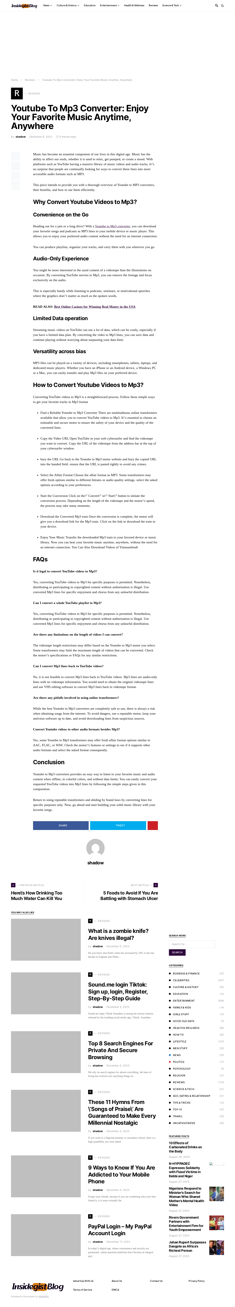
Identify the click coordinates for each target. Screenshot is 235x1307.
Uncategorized (184, 1123)
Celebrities (181, 980)
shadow (21, 136)
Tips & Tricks (182, 1102)
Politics (179, 1062)
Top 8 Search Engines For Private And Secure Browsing (120, 1050)
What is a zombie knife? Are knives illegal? (118, 934)
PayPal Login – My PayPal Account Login (119, 1230)
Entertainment (184, 1000)
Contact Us (156, 1281)
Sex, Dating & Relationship (191, 1096)
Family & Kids (182, 1007)
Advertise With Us (83, 1281)
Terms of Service (82, 1289)
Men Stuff (180, 1048)
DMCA (115, 1289)
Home (14, 79)
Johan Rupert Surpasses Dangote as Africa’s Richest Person (187, 1246)
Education (180, 994)
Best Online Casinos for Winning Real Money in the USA (94, 307)
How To (178, 1034)
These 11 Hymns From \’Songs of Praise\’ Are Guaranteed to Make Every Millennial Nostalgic (122, 1112)
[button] (222, 5)
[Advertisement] (117, 38)
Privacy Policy (197, 1281)
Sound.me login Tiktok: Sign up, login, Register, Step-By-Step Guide (118, 991)
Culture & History (185, 987)
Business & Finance (186, 973)
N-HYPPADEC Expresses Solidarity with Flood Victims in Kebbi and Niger (185, 1170)
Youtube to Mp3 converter (112, 226)
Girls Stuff (181, 1014)
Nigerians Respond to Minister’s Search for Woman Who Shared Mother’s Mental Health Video (186, 1197)
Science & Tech (183, 1089)
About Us (117, 1281)
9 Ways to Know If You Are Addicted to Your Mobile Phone (121, 1174)
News (177, 1055)
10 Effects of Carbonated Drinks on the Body (185, 1147)
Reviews (30, 79)
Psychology (182, 1068)
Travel (177, 1116)
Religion (179, 1075)
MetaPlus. (44, 1296)
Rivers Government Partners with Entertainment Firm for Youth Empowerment (186, 1223)
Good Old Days (183, 1021)
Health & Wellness (186, 1028)
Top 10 (177, 1109)
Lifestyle (179, 1041)
